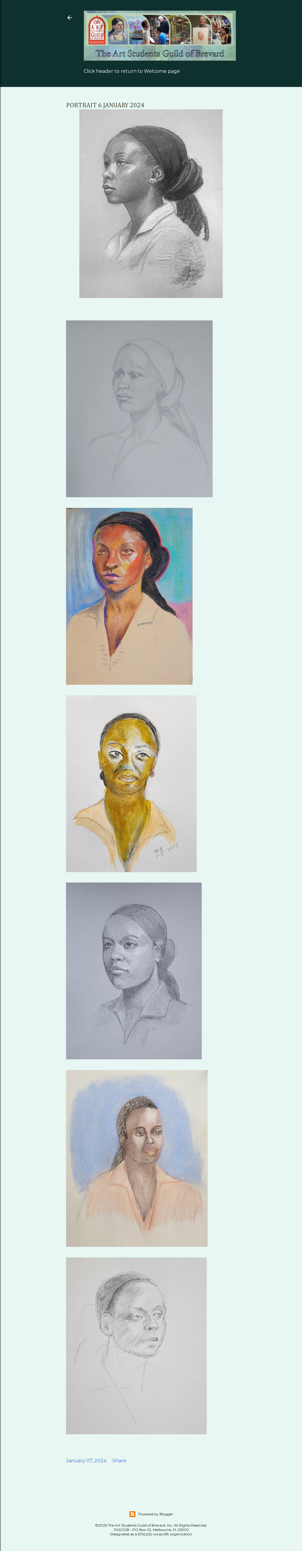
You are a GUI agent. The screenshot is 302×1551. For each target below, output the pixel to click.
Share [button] (119, 1460)
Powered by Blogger (155, 1514)
